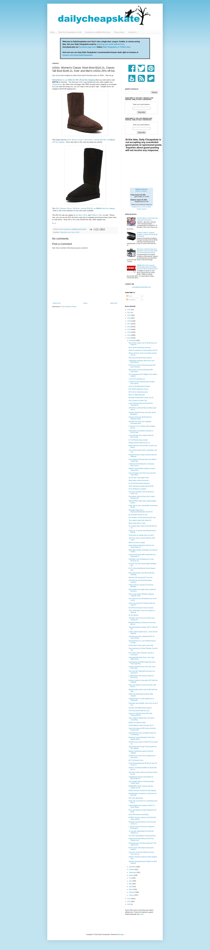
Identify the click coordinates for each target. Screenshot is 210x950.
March (131, 889)
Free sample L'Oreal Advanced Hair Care (142, 517)
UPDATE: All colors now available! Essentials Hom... (140, 422)
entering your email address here (110, 44)
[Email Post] (90, 229)
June (131, 881)
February (132, 892)
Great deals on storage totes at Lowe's (141, 535)
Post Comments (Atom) (68, 306)
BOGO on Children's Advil (137, 722)
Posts (130, 296)
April (130, 886)
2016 (129, 327)
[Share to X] (99, 229)
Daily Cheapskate (64, 229)
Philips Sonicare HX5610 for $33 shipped (142, 790)
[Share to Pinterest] (104, 229)
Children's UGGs (97, 215)
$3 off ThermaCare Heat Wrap (139, 814)
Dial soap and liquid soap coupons (140, 358)
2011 (129, 898)
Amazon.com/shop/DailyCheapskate (77, 55)
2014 (129, 332)
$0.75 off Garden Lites (136, 760)
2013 (129, 335)
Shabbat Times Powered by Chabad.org (141, 204)
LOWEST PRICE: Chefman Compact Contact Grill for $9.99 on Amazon (147, 234)
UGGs (77, 232)
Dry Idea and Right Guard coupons (140, 708)
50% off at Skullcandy (136, 798)
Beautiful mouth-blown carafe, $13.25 (141, 397)
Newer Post (56, 303)
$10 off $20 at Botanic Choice (138, 389)
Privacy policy (119, 32)
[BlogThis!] (97, 229)
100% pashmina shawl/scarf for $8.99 (141, 486)
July (130, 878)
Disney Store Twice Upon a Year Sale (141, 645)
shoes (73, 232)
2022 (129, 309)
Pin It (54, 223)
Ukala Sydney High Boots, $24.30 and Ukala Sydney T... (141, 546)
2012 (129, 338)
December (132, 340)
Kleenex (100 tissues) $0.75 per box (141, 577)
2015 (129, 329)
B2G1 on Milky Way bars (137, 395)
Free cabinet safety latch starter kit (140, 520)
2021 (129, 312)
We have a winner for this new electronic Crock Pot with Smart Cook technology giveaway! (147, 250)
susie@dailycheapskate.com (141, 287)
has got (73, 80)
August (131, 875)
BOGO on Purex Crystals (137, 542)
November (132, 867)
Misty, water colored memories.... (139, 480)
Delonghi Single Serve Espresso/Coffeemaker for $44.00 (141, 511)
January (132, 895)
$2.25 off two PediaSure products (140, 347)
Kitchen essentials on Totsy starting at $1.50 (143, 350)
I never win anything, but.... (137, 379)
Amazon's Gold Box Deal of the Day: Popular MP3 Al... (141, 714)
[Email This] (94, 229)
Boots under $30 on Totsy (137, 523)
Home (52, 32)
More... (142, 914)
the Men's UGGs (82, 215)
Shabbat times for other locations (141, 207)
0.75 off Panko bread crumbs (138, 440)
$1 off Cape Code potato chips (139, 478)
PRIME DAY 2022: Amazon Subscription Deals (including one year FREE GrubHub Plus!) (147, 267)
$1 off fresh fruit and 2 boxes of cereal (141, 608)
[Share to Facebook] (101, 229)
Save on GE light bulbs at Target (139, 386)
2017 (129, 324)
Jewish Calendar (141, 209)
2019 (129, 318)
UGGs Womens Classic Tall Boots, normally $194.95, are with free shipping (85, 208)
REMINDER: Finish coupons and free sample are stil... (141, 787)
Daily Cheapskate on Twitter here (116, 47)
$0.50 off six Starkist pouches (138, 392)
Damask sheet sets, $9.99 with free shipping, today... (140, 418)
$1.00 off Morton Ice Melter (137, 489)
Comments (131, 300)
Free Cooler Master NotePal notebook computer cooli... (141, 595)
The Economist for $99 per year (139, 710)
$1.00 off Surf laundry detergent (139, 483)
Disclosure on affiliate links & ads (97, 32)
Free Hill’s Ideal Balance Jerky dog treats (142, 836)
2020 (129, 315)
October (132, 869)
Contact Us (132, 32)
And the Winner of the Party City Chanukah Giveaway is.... (147, 219)
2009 (129, 904)
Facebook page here (87, 47)
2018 (129, 321)
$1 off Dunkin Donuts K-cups (138, 515)
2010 (129, 901)
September (133, 872)
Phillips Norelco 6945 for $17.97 (139, 443)
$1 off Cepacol (133, 615)
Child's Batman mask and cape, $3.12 (141, 725)
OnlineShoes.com (65, 232)
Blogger (121, 934)
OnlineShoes (57, 84)
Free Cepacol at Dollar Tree (138, 400)
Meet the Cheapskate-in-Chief (70, 32)
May (130, 884)
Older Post (113, 303)
